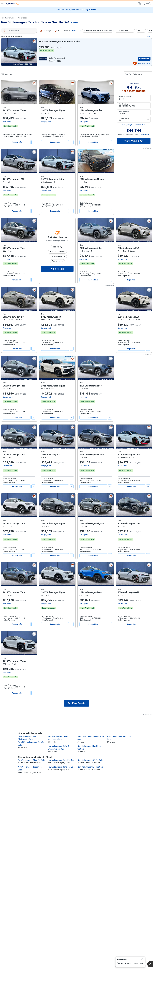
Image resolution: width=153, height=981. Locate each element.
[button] (139, 3)
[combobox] (19, 30)
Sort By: (128, 74)
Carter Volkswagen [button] (56, 58)
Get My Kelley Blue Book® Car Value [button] (133, 125)
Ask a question (57, 269)
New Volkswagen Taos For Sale (61, 760)
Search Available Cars (133, 141)
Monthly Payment (125, 97)
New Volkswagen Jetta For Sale (61, 767)
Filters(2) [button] (48, 30)
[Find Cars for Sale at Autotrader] (12, 3)
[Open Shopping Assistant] (150, 964)
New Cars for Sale (7, 18)
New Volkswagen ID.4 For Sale (90, 767)
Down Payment (124, 111)
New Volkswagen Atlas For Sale (31, 760)
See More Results (76, 703)
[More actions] (33, 142)
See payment (8, 121)
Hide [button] (148, 36)
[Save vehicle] (34, 41)
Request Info (144, 59)
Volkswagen (22, 18)
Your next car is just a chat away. (76, 10)
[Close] (141, 959)
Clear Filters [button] (76, 30)
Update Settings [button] (144, 134)
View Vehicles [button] (143, 63)
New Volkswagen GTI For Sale (90, 760)
